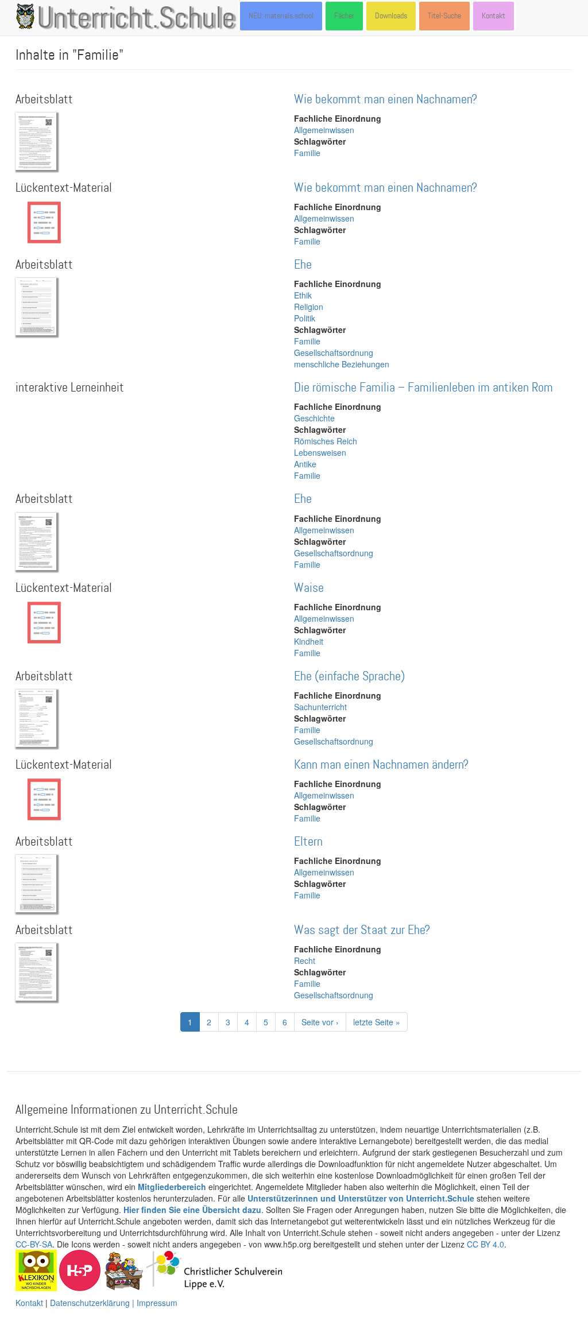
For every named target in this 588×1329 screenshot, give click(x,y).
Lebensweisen (320, 452)
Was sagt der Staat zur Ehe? (362, 930)
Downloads (391, 16)
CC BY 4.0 (485, 1244)
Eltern (308, 842)
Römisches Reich (325, 441)
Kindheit (308, 641)
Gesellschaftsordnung (333, 352)
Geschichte (314, 418)
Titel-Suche (444, 16)
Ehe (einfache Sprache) (349, 676)
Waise (309, 588)
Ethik (303, 295)
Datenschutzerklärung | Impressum (113, 1302)
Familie (307, 152)
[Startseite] (28, 16)
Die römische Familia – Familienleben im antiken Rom (423, 388)
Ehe (303, 265)
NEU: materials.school (281, 16)
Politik (304, 318)
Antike (305, 464)
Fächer (344, 16)
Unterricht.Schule (136, 19)
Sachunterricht (320, 706)
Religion (308, 306)
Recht (304, 960)
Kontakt (493, 16)
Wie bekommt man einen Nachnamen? (385, 99)
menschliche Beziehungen (341, 364)
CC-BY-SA (34, 1244)
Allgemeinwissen (324, 129)
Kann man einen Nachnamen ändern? (381, 765)
